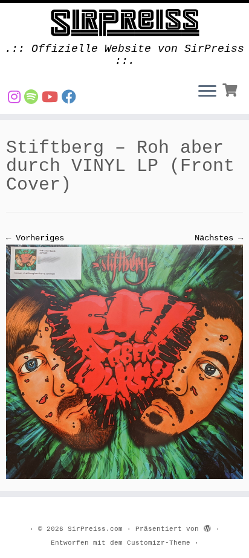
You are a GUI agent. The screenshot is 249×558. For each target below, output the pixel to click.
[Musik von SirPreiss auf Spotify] (33, 98)
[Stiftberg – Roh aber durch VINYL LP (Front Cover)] (124, 362)
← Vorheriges (35, 238)
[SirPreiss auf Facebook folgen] (71, 98)
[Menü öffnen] (207, 92)
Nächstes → (219, 238)
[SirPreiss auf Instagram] (16, 98)
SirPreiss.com (95, 529)
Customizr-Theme (158, 543)
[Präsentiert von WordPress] (207, 527)
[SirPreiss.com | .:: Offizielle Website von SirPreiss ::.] (124, 23)
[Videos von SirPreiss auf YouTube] (52, 98)
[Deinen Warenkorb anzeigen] (231, 89)
